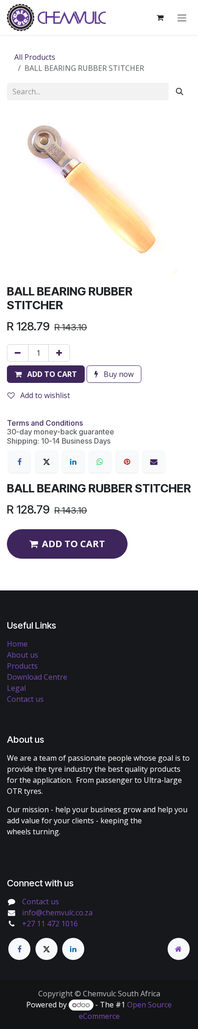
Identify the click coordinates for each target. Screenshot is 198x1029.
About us (22, 655)
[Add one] (59, 353)
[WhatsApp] (100, 462)
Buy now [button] (118, 374)
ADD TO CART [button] (73, 544)
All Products (34, 57)
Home (17, 644)
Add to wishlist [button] (44, 395)
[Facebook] (19, 462)
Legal (16, 688)
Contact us (25, 699)
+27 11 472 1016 (50, 924)
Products (22, 666)
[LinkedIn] (73, 462)
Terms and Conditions (45, 423)
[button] (46, 374)
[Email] (154, 462)
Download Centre (37, 677)
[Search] (179, 91)
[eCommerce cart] (160, 17)
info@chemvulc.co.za (57, 913)
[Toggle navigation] (182, 17)
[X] (46, 462)
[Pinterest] (127, 462)
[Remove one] (18, 353)
